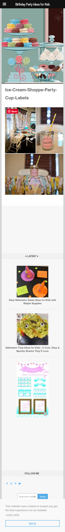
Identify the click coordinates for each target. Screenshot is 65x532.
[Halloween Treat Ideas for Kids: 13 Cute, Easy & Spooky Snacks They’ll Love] (32, 345)
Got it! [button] (32, 523)
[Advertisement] (32, 226)
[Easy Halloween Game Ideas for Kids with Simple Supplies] (32, 297)
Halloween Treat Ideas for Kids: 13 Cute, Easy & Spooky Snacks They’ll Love (33, 349)
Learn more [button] (12, 514)
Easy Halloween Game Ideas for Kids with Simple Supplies (32, 301)
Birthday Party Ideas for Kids (33, 45)
